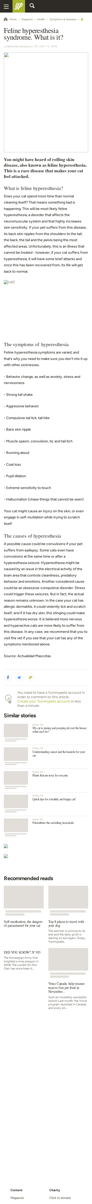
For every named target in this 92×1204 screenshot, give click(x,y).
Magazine (17, 1198)
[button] (8, 678)
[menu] (6, 6)
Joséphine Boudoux (18, 46)
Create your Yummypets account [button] (43, 701)
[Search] (32, 6)
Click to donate (60, 1198)
